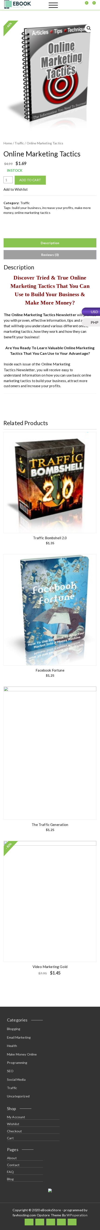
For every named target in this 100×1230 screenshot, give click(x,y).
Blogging (13, 1029)
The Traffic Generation (50, 824)
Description (50, 243)
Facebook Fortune (50, 670)
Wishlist (13, 1124)
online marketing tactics (32, 213)
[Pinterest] (72, 1222)
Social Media (16, 1079)
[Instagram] (61, 1222)
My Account (16, 1117)
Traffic (19, 143)
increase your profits (57, 208)
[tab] (50, 243)
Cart (10, 1138)
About (12, 1158)
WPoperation (77, 1215)
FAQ (10, 1172)
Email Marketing (19, 1037)
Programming (17, 1063)
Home (7, 143)
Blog (10, 1179)
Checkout (14, 1131)
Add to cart (30, 180)
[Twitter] (39, 1222)
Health (12, 1046)
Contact (13, 1165)
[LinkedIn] (50, 1222)
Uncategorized (18, 1096)
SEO (10, 1071)
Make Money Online (22, 1054)
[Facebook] (29, 1222)
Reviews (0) (50, 255)
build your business (26, 208)
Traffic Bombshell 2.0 (50, 538)
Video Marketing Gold (50, 967)
